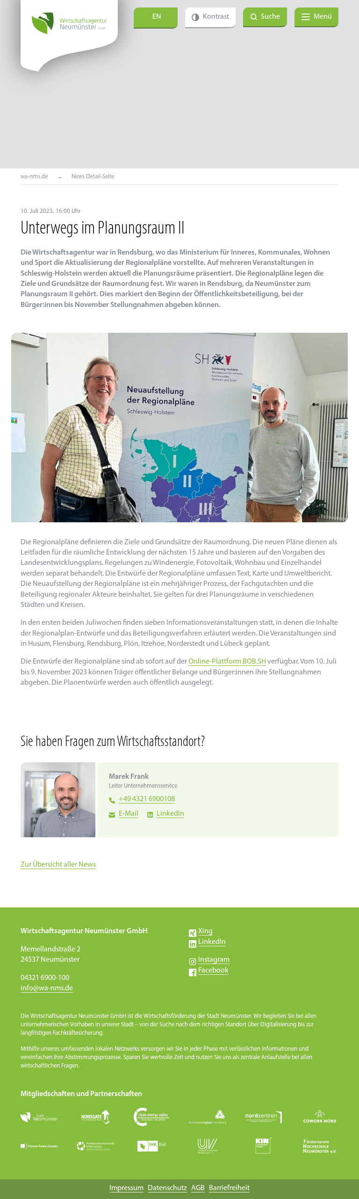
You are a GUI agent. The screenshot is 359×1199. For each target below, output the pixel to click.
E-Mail (128, 814)
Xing (205, 931)
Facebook (213, 970)
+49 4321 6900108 (147, 799)
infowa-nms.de (47, 988)
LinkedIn (170, 814)
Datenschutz (167, 1188)
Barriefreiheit (229, 1188)
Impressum (126, 1188)
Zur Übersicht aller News (58, 865)
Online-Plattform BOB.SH (227, 661)
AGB (198, 1188)
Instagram (214, 960)
